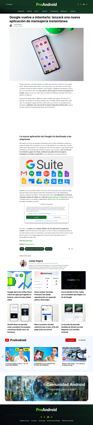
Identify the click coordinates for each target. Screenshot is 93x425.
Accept (36, 217)
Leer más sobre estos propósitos (44, 213)
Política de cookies (39, 220)
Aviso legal (55, 220)
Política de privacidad (48, 220)
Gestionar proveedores (32, 213)
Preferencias (57, 217)
